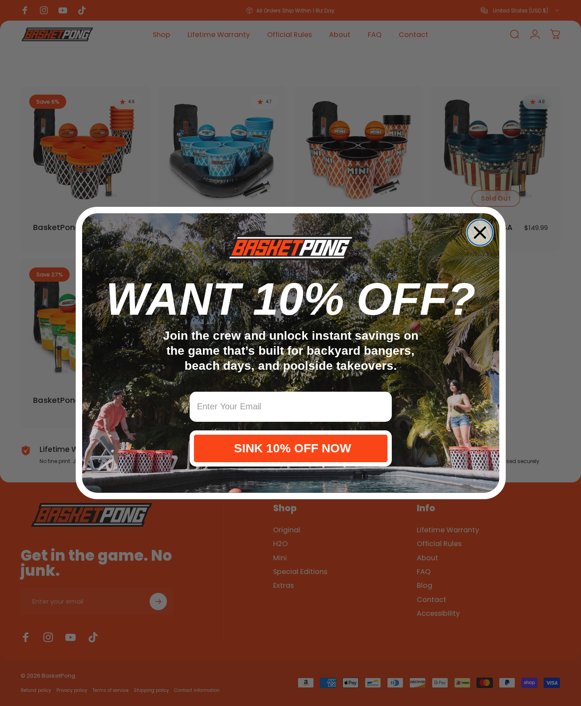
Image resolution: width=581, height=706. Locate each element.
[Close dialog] (480, 233)
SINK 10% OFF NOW (291, 448)
